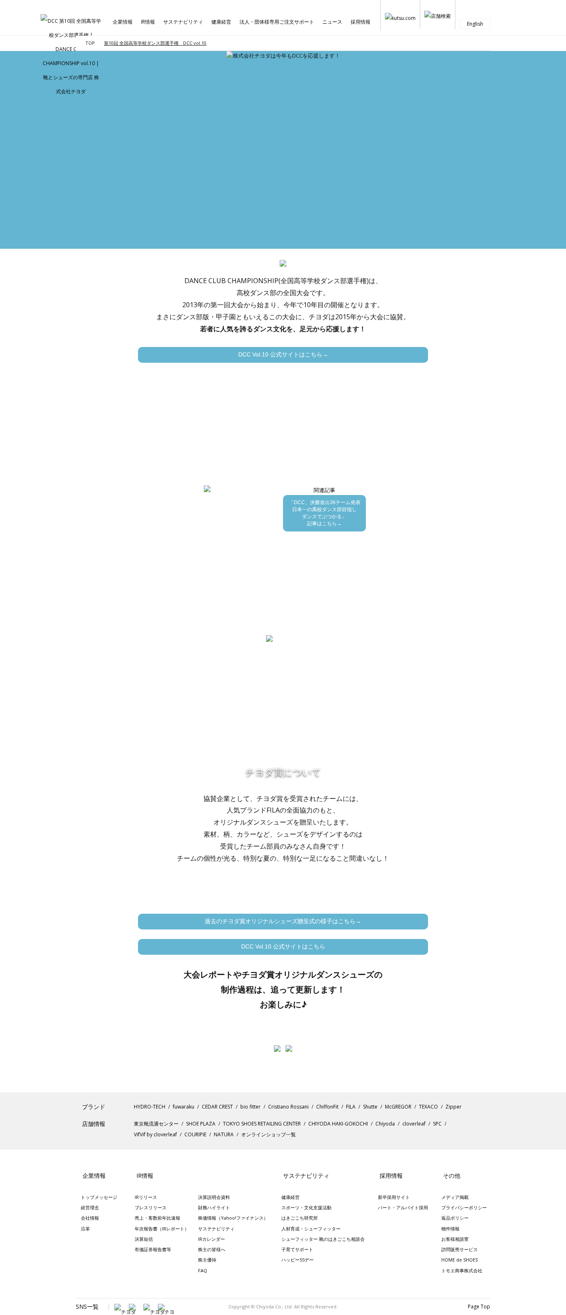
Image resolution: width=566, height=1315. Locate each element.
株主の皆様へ (211, 1249)
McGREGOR (398, 1106)
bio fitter (250, 1106)
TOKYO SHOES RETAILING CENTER (262, 1123)
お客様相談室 (455, 1239)
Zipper (453, 1106)
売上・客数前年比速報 (157, 1218)
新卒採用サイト (394, 1197)
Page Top (479, 1306)
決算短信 (144, 1239)
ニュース (332, 21)
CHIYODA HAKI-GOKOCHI (338, 1123)
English (475, 23)
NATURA (224, 1134)
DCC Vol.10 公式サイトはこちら (283, 946)
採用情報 (360, 21)
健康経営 (221, 21)
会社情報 (90, 1218)
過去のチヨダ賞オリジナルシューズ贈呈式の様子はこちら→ (283, 921)
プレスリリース (151, 1207)
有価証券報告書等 (153, 1249)
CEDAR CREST (217, 1106)
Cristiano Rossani (288, 1106)
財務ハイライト (214, 1207)
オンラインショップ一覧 (268, 1134)
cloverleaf (414, 1123)
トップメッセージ (99, 1197)
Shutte (370, 1106)
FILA (351, 1106)
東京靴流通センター (156, 1123)
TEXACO (428, 1106)
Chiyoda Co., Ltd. (274, 1306)
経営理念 (90, 1207)
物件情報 (450, 1228)
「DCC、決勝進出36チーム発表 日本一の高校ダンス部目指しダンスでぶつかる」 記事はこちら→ (324, 513)
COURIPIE (195, 1134)
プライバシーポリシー (464, 1207)
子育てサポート (297, 1249)
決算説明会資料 (214, 1197)
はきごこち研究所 (299, 1218)
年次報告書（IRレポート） (162, 1228)
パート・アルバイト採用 (403, 1207)
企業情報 (123, 21)
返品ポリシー (455, 1218)
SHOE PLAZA (200, 1123)
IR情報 (148, 21)
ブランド (93, 1107)
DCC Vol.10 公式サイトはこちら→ (283, 354)
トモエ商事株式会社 (461, 1270)
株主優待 (207, 1260)
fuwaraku (183, 1106)
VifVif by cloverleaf (155, 1134)
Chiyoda (385, 1123)
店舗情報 (93, 1124)
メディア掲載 (455, 1197)
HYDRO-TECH (149, 1106)
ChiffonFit (327, 1106)
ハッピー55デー (297, 1260)
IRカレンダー (211, 1239)
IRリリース (146, 1197)
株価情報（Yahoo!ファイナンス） (233, 1218)
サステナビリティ (183, 21)
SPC (437, 1123)
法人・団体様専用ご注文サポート (276, 21)
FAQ (202, 1270)
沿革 (85, 1228)
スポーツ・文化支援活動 (306, 1207)
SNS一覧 (87, 1306)
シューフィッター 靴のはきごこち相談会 (323, 1239)
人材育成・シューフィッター (311, 1228)
